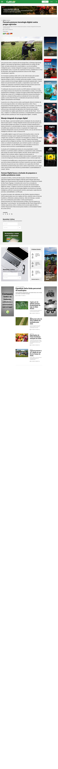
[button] (2, 2)
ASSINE (45, 1)
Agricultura (8, 20)
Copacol (31, 349)
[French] (10, 33)
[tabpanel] (29, 10)
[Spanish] (8, 33)
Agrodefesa (22, 286)
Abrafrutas (32, 333)
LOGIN (51, 1)
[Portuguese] (4, 33)
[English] (6, 33)
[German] (12, 33)
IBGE (31, 317)
